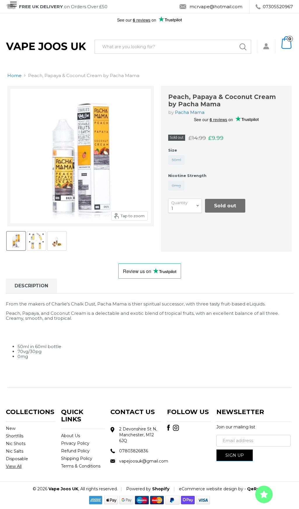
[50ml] (177, 166)
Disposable (17, 458)
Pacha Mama (189, 112)
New (10, 428)
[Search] (243, 46)
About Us (70, 435)
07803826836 (133, 451)
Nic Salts (14, 451)
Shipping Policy (76, 458)
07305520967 (278, 6)
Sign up (234, 455)
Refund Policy (75, 451)
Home (14, 75)
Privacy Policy (75, 443)
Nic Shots (15, 443)
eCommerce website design (208, 488)
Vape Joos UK (63, 488)
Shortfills (14, 436)
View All (14, 466)
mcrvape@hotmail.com (216, 6)
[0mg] (177, 191)
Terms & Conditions (80, 466)
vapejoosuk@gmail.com (143, 461)
